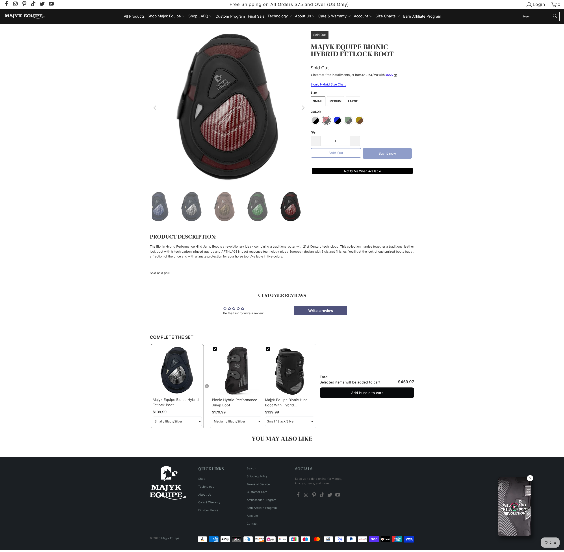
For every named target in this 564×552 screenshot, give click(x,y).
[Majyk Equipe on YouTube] (51, 4)
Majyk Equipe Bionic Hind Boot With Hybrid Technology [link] (286, 403)
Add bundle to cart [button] (367, 393)
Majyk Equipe (170, 538)
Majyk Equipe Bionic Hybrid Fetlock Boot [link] (176, 402)
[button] (166, 16)
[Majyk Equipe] (24, 16)
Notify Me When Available (362, 171)
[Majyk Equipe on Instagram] (15, 4)
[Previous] (155, 108)
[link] (177, 370)
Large (353, 101)
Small (318, 101)
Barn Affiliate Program (262, 507)
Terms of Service (258, 484)
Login (539, 4)
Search (251, 468)
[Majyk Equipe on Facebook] (6, 4)
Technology (206, 486)
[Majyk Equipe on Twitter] (42, 4)
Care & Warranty (209, 502)
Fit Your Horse (208, 510)
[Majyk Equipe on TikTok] (33, 4)
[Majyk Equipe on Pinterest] (24, 4)
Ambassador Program (261, 500)
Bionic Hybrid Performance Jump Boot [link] (234, 402)
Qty (313, 132)
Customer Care (257, 492)
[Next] (302, 108)
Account (252, 515)
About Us (204, 494)
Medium (335, 101)
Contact (252, 523)
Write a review (320, 310)
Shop (201, 478)
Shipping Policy (257, 476)
